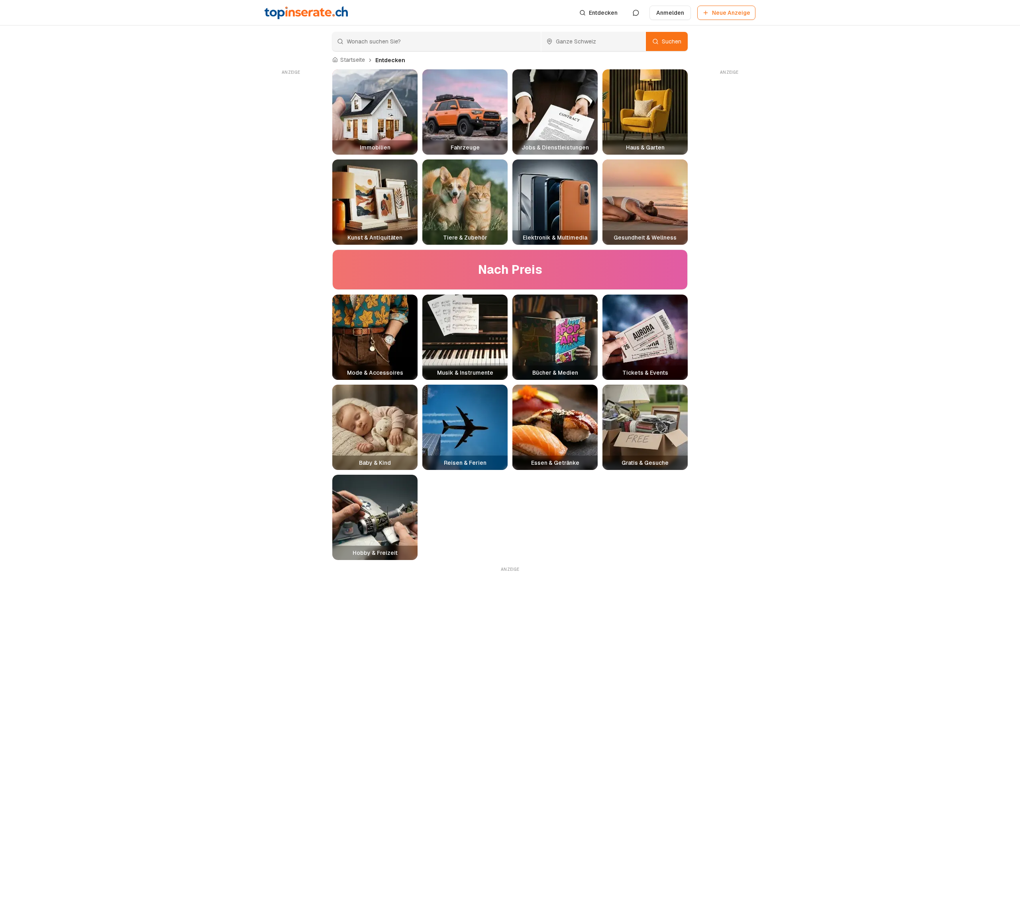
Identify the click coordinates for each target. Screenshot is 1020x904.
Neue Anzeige (731, 12)
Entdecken (603, 12)
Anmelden (670, 12)
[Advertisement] (291, 196)
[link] (390, 60)
